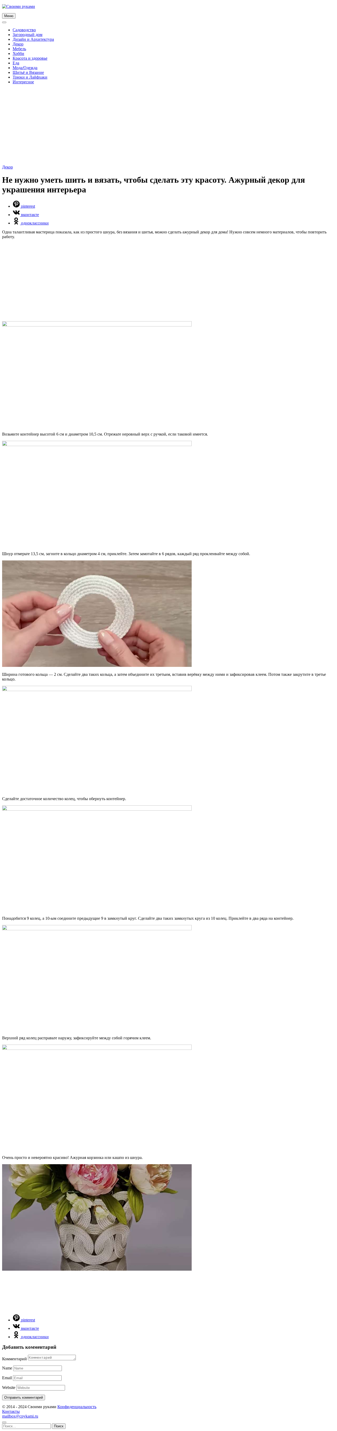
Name (7, 1368)
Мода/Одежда (25, 67)
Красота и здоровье (30, 58)
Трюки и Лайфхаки (30, 77)
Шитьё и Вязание (28, 72)
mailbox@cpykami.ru (20, 1416)
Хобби (18, 53)
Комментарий (14, 1359)
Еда (16, 63)
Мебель (19, 49)
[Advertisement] (168, 125)
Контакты (11, 1411)
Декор (18, 44)
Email (7, 1378)
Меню (8, 16)
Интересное (23, 82)
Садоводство (24, 30)
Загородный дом (27, 34)
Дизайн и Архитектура (33, 39)
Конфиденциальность (76, 1406)
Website (8, 1387)
